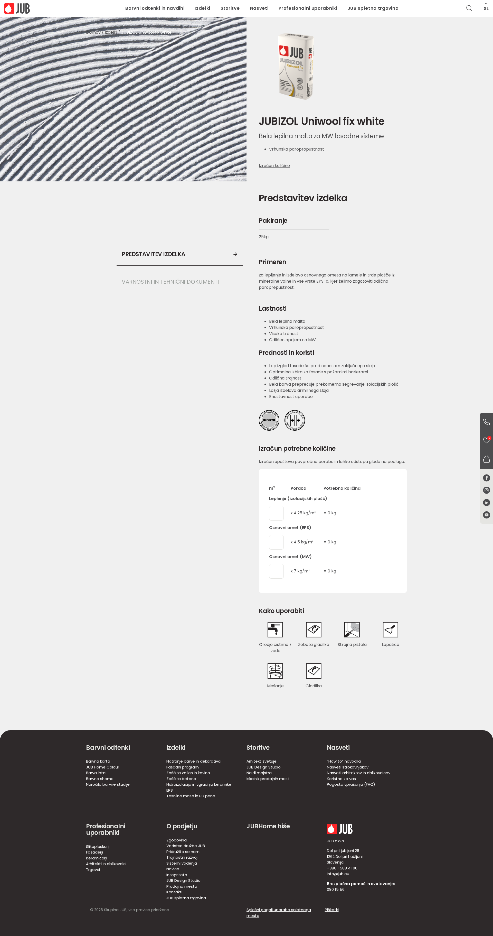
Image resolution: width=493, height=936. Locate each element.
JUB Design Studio (263, 767)
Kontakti (174, 892)
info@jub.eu (338, 873)
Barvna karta (98, 761)
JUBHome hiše (268, 826)
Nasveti (259, 8)
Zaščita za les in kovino (188, 772)
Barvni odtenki (108, 747)
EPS (169, 790)
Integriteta (176, 874)
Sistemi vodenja (181, 863)
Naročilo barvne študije (108, 784)
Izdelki (202, 8)
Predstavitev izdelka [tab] (153, 254)
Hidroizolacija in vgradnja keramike (198, 784)
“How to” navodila (344, 761)
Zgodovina (176, 840)
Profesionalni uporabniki (308, 8)
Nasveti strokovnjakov (347, 767)
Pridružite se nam (183, 851)
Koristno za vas (341, 778)
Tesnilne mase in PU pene (190, 796)
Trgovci (93, 869)
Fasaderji (94, 852)
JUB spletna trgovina (373, 8)
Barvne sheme (99, 778)
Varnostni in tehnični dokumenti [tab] (170, 282)
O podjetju (181, 826)
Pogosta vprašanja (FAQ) (351, 784)
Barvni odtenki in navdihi (154, 8)
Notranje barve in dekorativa (193, 761)
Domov (93, 32)
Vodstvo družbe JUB (185, 845)
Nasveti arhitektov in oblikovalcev (358, 772)
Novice (172, 869)
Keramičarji (96, 858)
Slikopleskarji (97, 846)
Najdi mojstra (259, 772)
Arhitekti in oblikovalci (106, 863)
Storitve (230, 8)
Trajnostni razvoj (181, 857)
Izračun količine (274, 166)
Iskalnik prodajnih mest (267, 778)
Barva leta (96, 772)
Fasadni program (182, 767)
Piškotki (332, 909)
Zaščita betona (181, 778)
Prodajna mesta (181, 886)
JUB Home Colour (102, 767)
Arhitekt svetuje (261, 761)
